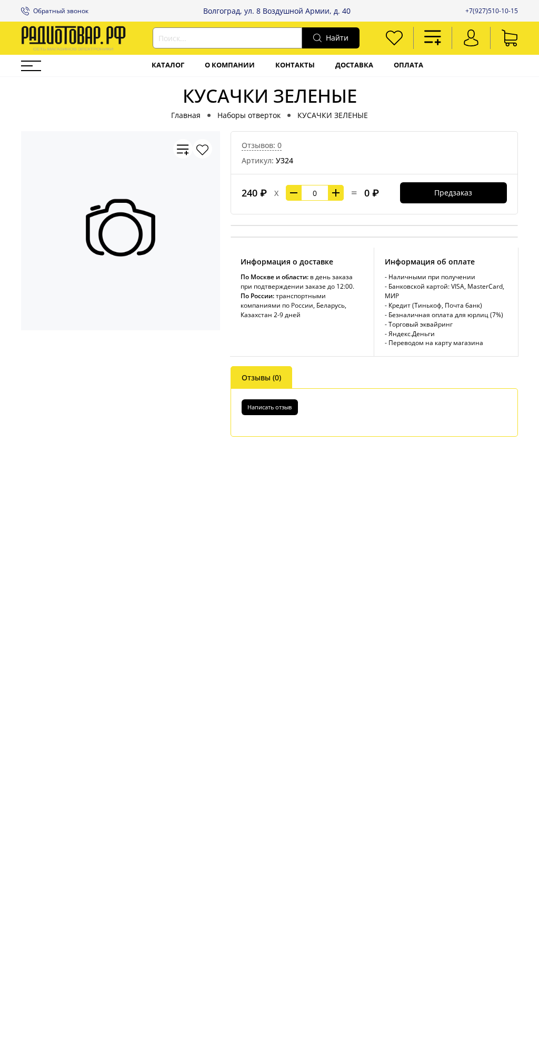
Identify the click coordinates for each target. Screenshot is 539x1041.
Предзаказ (453, 193)
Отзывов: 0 (262, 145)
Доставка (354, 65)
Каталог (168, 65)
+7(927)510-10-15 (491, 10)
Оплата (408, 65)
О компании (230, 65)
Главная (186, 115)
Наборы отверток (249, 115)
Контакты (295, 65)
